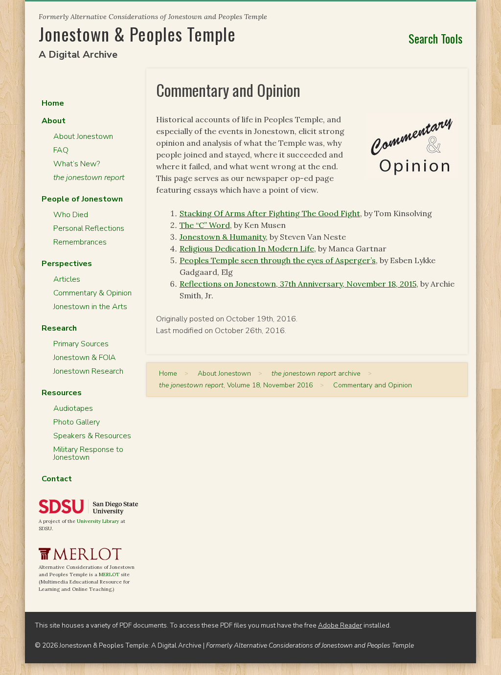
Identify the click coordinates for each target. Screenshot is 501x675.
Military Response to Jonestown (88, 453)
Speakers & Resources (92, 435)
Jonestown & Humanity (223, 237)
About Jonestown (83, 136)
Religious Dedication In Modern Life (247, 248)
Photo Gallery (76, 422)
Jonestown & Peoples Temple (137, 33)
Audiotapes (73, 408)
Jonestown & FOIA (84, 357)
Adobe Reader (340, 625)
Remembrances (80, 242)
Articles (66, 279)
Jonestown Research (88, 371)
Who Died (70, 214)
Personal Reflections (88, 228)
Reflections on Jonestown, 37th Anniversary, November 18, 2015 (298, 284)
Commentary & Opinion (92, 293)
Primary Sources (81, 343)
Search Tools (435, 38)
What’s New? (76, 163)
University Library (98, 521)
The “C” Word (205, 225)
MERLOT (109, 574)
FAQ (60, 150)
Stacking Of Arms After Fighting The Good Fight (270, 213)
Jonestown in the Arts (90, 306)
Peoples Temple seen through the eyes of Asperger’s (278, 260)
